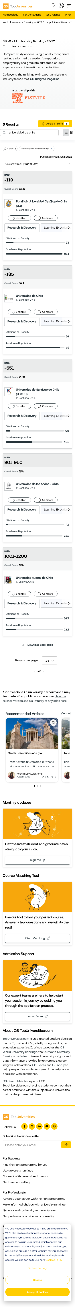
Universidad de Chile (29, 296)
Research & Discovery (21, 227)
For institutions (32, 14)
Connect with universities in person (26, 1176)
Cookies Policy (54, 1259)
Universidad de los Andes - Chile (37, 484)
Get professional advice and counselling (29, 1216)
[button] (34, 786)
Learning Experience (57, 227)
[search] (54, 6)
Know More (35, 1016)
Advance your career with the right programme (34, 1199)
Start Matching (35, 938)
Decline (37, 1280)
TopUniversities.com (16, 1039)
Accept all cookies (37, 1292)
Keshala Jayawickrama (29, 773)
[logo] (18, 5)
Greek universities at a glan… (26, 753)
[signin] (61, 4)
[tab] (66, 132)
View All (66, 713)
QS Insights (53, 14)
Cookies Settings (37, 1268)
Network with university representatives (29, 1210)
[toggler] (69, 4)
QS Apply (58, 1065)
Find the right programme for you (25, 1165)
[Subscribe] (66, 1144)
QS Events (39, 1065)
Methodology (10, 14)
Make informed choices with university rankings (34, 1204)
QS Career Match (14, 1081)
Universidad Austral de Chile (34, 578)
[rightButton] (67, 228)
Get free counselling (16, 1182)
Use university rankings (18, 1170)
